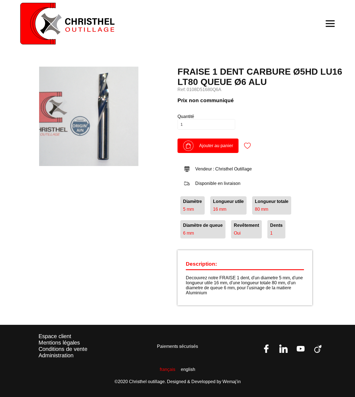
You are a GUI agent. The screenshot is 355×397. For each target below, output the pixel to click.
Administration (56, 355)
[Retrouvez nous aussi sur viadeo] (318, 349)
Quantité (186, 116)
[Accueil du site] (67, 23)
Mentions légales (59, 343)
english (188, 369)
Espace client (55, 336)
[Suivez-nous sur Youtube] (300, 349)
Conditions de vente (63, 349)
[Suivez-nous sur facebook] (266, 349)
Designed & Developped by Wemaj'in (204, 381)
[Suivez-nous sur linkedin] (283, 349)
